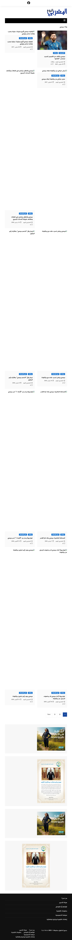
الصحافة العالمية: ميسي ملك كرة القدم (52, 538)
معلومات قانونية (61, 911)
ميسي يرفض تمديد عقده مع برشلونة (53, 377)
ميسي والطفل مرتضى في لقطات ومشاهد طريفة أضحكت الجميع (22, 218)
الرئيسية (62, 53)
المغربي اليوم (27, 47)
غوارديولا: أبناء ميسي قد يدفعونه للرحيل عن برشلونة (54, 697)
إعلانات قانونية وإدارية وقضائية (57, 919)
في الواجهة (23, 38)
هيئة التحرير (63, 903)
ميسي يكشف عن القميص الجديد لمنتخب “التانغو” (54, 57)
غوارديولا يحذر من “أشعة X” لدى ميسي (20, 538)
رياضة (55, 53)
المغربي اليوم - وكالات (57, 62)
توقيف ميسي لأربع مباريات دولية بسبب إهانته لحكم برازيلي (20, 43)
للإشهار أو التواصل (61, 907)
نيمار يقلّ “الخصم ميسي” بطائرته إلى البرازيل (21, 378)
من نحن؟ (64, 898)
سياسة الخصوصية (61, 915)
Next (48, 714)
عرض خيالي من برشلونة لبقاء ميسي (53, 79)
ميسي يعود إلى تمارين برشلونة (23, 696)
